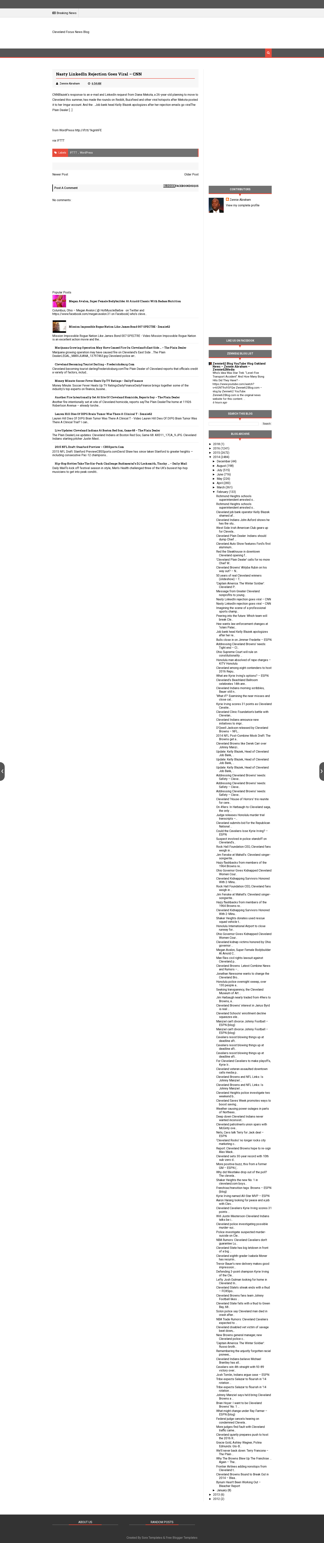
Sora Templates (152, 1537)
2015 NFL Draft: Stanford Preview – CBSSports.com (89, 447)
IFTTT (60, 140)
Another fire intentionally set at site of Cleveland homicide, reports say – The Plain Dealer (117, 397)
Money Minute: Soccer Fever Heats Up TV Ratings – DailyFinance (99, 381)
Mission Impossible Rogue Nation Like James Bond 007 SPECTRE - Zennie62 (119, 326)
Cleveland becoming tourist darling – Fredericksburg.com (94, 364)
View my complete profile (243, 205)
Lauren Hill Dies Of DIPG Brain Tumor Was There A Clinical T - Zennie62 (103, 414)
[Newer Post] (2, 771)
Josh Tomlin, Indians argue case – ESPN (242, 1375)
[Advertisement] (203, 32)
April (220, 483)
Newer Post (60, 174)
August (222, 466)
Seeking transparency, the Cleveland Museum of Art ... (239, 991)
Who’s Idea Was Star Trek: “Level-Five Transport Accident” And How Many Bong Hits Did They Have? (238, 376)
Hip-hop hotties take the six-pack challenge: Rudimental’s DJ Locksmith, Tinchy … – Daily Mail (121, 463)
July (220, 470)
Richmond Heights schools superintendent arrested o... (235, 497)
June (220, 474)
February (223, 492)
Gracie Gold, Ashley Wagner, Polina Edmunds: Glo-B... (239, 1444)
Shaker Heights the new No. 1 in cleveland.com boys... (237, 1181)
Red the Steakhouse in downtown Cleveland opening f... (238, 553)
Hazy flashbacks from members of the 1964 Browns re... (241, 864)
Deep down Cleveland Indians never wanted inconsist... (239, 1118)
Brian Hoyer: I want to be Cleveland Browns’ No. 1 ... (239, 1404)
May (220, 479)
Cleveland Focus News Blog (70, 32)
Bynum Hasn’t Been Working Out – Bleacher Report (238, 1484)
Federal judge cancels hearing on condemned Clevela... (237, 1420)
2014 (217, 457)
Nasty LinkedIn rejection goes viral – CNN (243, 599)
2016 (217, 448)
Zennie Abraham (240, 199)
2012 (217, 1499)
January (222, 1490)
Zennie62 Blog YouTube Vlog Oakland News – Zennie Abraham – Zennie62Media (239, 366)
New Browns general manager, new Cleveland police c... (239, 1336)
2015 (217, 452)
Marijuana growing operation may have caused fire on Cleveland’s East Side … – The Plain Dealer (120, 347)
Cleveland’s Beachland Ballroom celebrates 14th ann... (237, 681)
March (221, 487)
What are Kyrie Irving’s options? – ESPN (242, 675)
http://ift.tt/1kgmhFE (88, 130)
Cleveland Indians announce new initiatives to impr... (237, 721)
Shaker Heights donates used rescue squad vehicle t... (240, 920)
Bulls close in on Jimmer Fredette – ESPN (244, 640)
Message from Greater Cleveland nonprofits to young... (238, 593)
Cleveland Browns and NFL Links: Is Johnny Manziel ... (239, 1078)
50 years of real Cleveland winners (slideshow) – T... (239, 577)
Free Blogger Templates (181, 1537)
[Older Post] (321, 771)
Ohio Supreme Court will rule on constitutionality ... (236, 653)
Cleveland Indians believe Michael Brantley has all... (238, 1360)
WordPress (86, 152)
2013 (217, 1494)
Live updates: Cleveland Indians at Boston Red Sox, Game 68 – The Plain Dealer (107, 430)
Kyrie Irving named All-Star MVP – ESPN (242, 1196)
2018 (217, 444)
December (224, 461)
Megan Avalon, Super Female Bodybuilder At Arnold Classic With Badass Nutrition (125, 301)
